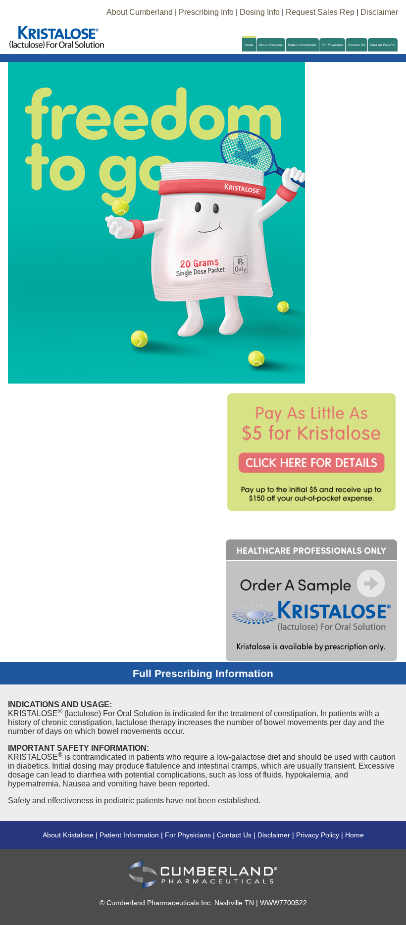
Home (249, 45)
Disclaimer (379, 12)
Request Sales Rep (320, 12)
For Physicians (332, 45)
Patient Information (302, 45)
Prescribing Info (206, 12)
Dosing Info (260, 12)
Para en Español (382, 45)
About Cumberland (139, 12)
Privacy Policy (317, 835)
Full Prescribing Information (203, 673)
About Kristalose (271, 45)
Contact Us (356, 45)
